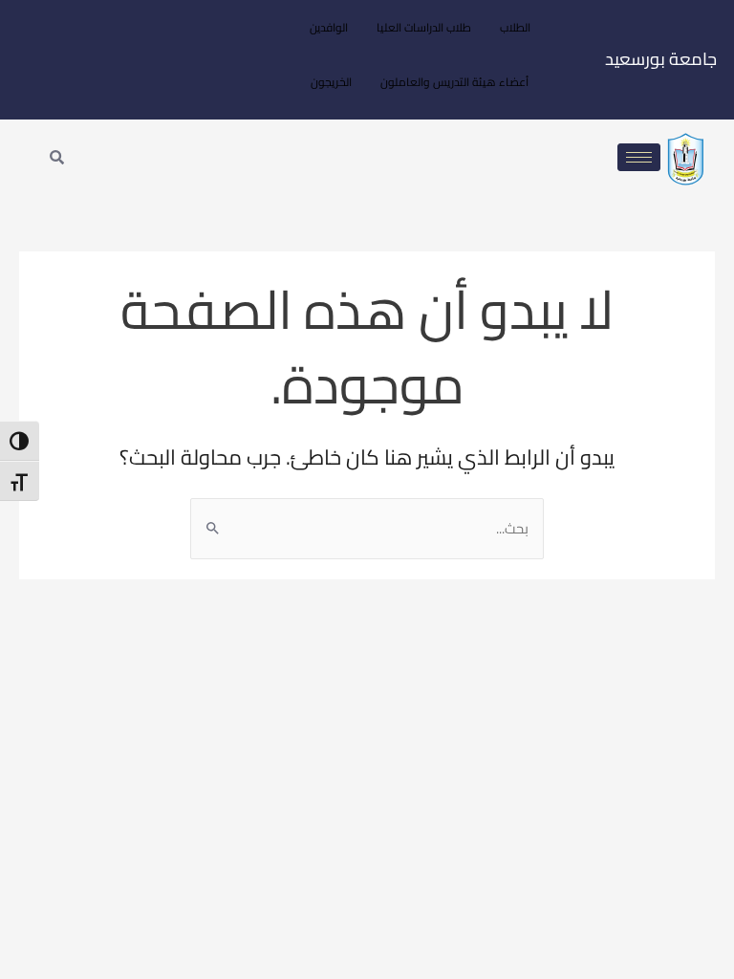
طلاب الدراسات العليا (424, 27)
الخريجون (331, 82)
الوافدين (329, 27)
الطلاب (515, 27)
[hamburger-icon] (638, 157)
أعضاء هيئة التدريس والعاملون (454, 82)
